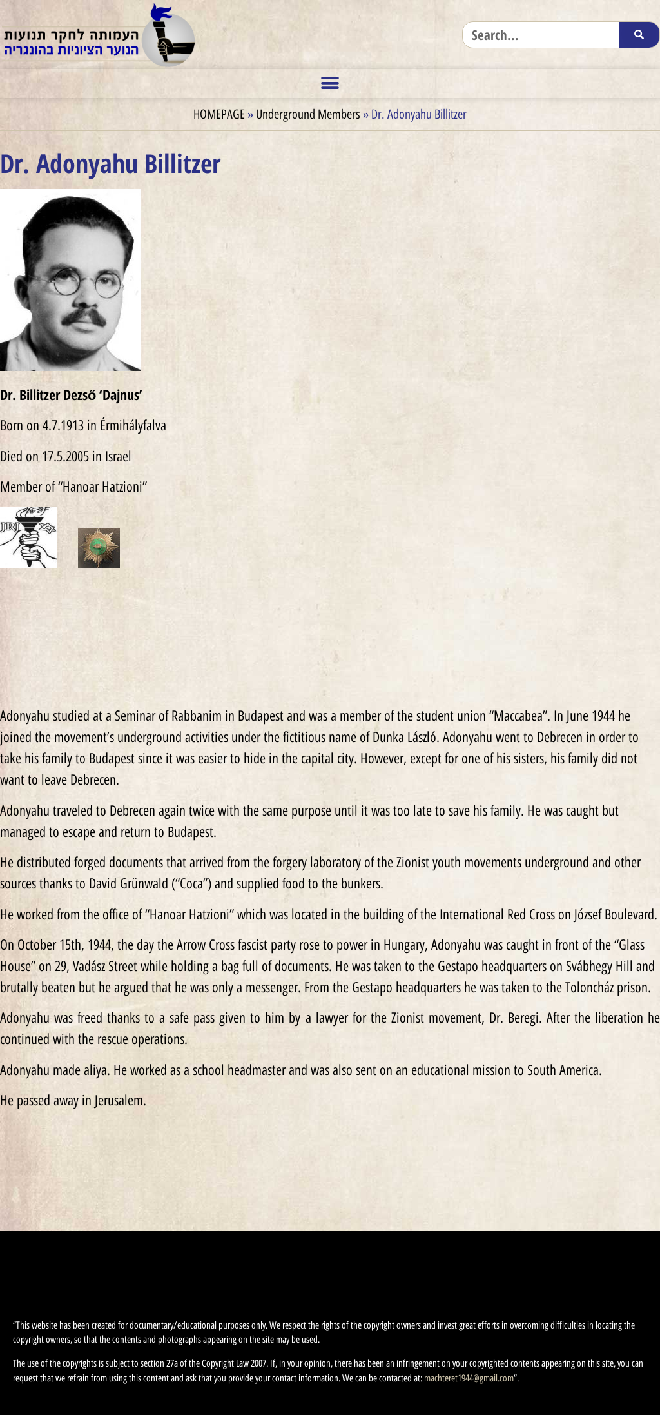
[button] (330, 83)
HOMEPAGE (219, 114)
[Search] (639, 35)
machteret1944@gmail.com (469, 1378)
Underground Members (308, 114)
